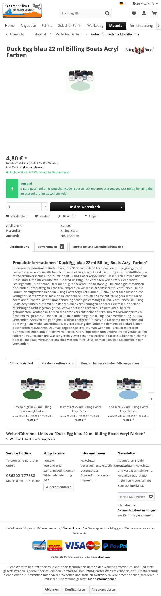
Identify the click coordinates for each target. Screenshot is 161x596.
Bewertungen (50, 247)
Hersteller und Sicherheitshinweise (98, 247)
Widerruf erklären (58, 487)
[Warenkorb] (154, 13)
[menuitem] (86, 13)
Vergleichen (18, 216)
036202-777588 (20, 475)
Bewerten (69, 216)
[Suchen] (107, 13)
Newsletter (88, 460)
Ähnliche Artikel (21, 363)
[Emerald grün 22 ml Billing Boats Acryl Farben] (32, 388)
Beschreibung (19, 247)
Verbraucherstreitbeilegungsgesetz (98, 465)
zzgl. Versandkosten (32, 167)
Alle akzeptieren (103, 589)
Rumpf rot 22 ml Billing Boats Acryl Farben (80, 409)
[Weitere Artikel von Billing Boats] (140, 52)
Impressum (88, 480)
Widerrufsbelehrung (57, 475)
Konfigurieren (75, 589)
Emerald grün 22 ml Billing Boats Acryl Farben (32, 409)
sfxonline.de (104, 556)
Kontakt (48, 460)
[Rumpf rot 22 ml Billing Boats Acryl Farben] (80, 388)
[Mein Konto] (144, 13)
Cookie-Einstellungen (95, 475)
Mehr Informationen (102, 579)
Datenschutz (89, 470)
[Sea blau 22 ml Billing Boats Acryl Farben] (128, 388)
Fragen (93, 216)
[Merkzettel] (134, 13)
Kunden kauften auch (57, 363)
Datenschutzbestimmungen (137, 510)
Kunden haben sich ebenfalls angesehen (110, 363)
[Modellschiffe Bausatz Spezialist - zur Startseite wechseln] (29, 10)
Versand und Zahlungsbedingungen (59, 467)
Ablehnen (52, 589)
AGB (46, 480)
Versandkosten (72, 528)
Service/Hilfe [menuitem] (145, 3)
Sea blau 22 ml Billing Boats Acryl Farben (128, 409)
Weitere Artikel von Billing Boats (32, 439)
